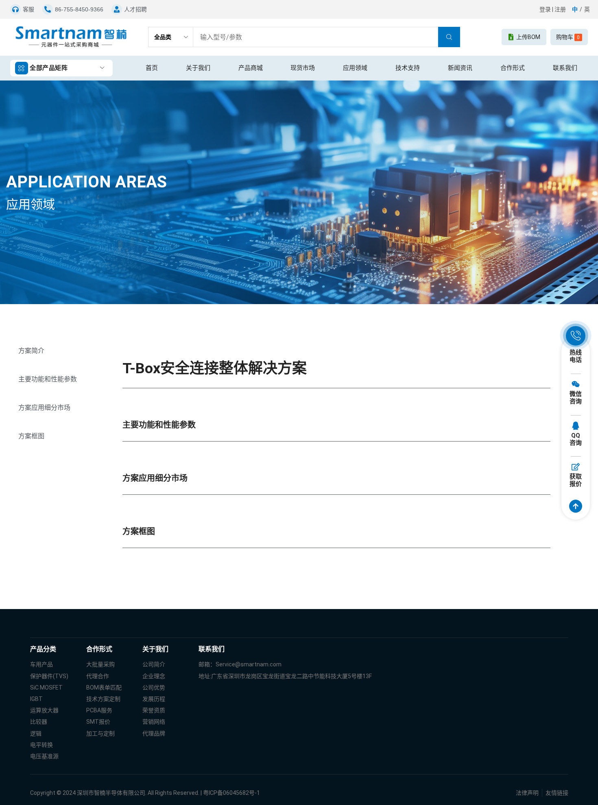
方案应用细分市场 (44, 407)
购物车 (568, 37)
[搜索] (449, 37)
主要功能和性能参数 (47, 379)
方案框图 (31, 436)
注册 (560, 9)
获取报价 (576, 480)
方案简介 (31, 351)
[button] (135, 9)
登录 (545, 9)
